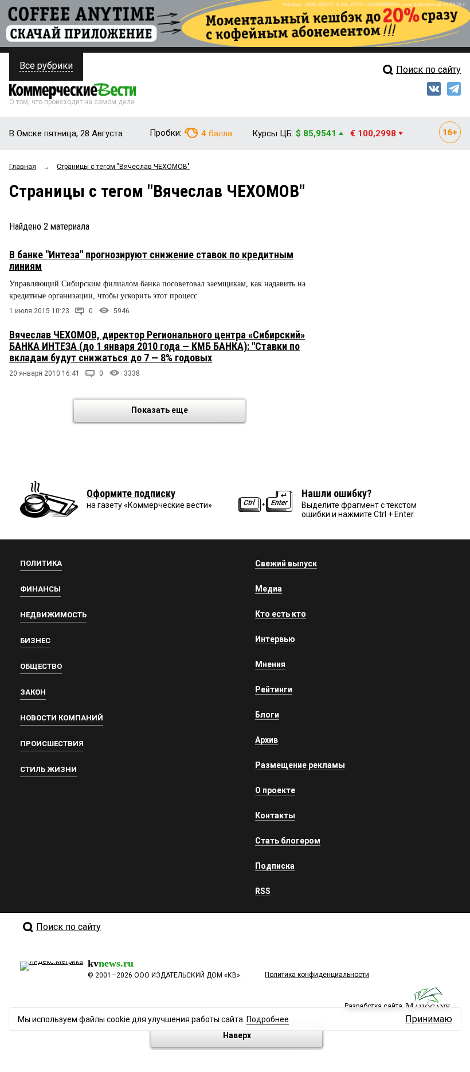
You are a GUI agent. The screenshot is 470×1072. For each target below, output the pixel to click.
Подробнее (267, 1019)
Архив (266, 739)
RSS (263, 891)
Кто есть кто (280, 613)
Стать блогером (287, 840)
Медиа (268, 588)
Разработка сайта (373, 1006)
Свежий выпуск (286, 563)
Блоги (267, 714)
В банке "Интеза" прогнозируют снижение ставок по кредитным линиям (151, 260)
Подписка (275, 865)
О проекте (275, 790)
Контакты (275, 815)
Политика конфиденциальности (317, 975)
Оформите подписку (131, 493)
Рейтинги (273, 689)
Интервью (275, 639)
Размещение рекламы (300, 765)
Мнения (270, 664)
